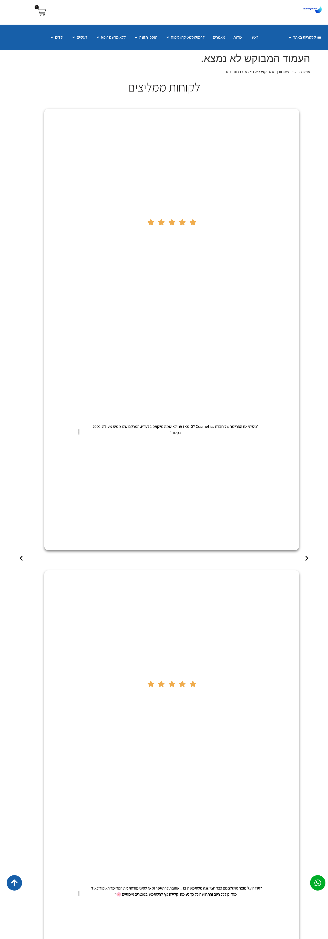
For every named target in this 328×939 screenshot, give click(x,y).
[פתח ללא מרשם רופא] (98, 37)
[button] (21, 558)
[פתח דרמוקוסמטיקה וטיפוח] (168, 37)
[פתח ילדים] (52, 37)
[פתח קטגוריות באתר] (290, 37)
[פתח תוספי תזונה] (136, 37)
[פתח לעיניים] (73, 37)
